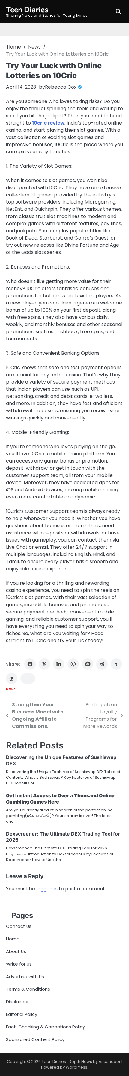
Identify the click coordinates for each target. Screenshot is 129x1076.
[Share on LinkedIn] (58, 664)
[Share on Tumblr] (116, 664)
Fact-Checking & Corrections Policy (45, 1027)
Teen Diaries (27, 9)
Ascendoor (110, 1061)
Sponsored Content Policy (35, 1039)
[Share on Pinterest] (87, 664)
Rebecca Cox (60, 87)
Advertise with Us (25, 976)
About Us (16, 951)
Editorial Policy (21, 1014)
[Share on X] (44, 664)
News (11, 689)
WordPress (76, 1067)
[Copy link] (27, 678)
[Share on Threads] (11, 678)
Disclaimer (17, 1001)
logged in (47, 888)
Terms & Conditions (28, 989)
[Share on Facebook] (30, 664)
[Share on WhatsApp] (73, 664)
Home (13, 939)
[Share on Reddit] (102, 664)
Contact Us (19, 926)
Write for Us (19, 964)
